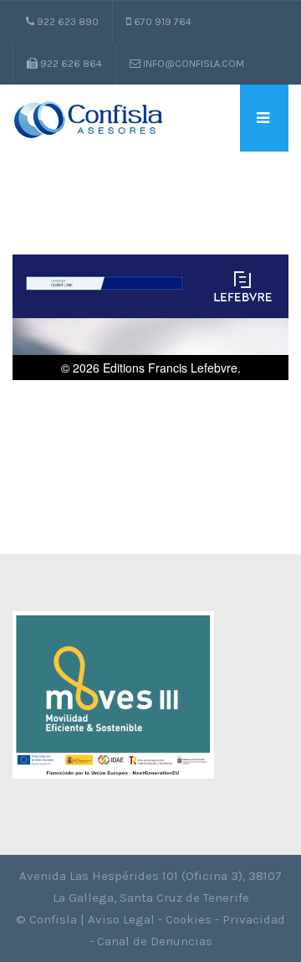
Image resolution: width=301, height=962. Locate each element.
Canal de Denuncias (154, 941)
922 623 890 (66, 22)
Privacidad (253, 919)
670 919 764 (161, 22)
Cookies (189, 919)
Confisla (53, 919)
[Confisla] (88, 118)
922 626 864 (70, 63)
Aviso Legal (121, 919)
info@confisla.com (192, 63)
